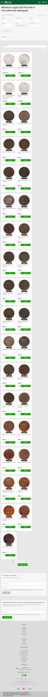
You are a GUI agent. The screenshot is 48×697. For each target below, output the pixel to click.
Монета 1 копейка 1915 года (8, 349)
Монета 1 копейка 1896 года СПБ (23, 265)
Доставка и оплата (24, 651)
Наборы (24, 640)
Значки (24, 641)
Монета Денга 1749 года (23, 518)
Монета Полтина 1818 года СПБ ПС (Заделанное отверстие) (8, 97)
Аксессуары (24, 638)
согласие (12, 614)
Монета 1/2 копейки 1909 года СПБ (8, 124)
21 (28, 561)
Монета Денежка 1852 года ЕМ (24, 435)
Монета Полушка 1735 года (24, 123)
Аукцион (24, 644)
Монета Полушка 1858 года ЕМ (8, 435)
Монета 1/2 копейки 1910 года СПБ (23, 406)
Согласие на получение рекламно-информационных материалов (24, 684)
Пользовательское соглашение (24, 682)
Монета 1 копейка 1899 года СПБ (7, 181)
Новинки (24, 627)
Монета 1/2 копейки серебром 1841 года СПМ (8, 491)
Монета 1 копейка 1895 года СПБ (8, 209)
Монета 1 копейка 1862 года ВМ (7, 519)
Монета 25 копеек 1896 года (7, 68)
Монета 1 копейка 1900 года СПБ (23, 378)
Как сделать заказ (24, 654)
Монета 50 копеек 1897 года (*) (23, 96)
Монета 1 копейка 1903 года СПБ (23, 294)
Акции (24, 628)
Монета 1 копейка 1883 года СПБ (24, 181)
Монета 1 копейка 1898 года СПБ (7, 322)
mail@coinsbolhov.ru (25, 672)
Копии (24, 631)
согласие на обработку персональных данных (31, 614)
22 (31, 561)
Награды (24, 634)
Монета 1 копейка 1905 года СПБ (7, 378)
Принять (42, 694)
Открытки (24, 643)
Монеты (24, 630)
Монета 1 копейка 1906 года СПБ (23, 209)
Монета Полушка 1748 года (24, 462)
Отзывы (24, 660)
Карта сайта (24, 680)
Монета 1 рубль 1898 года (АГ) (24, 68)
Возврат (24, 657)
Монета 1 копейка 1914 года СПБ (24, 153)
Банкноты (24, 633)
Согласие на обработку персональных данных (24, 681)
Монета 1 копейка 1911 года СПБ (8, 406)
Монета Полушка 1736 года (8, 462)
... (26, 561)
